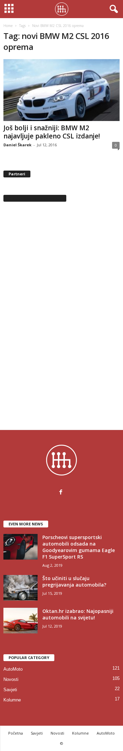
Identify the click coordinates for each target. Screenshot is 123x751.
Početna (15, 733)
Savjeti (10, 689)
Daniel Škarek (17, 144)
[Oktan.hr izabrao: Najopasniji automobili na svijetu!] (20, 620)
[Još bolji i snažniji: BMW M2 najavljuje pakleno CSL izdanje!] (61, 90)
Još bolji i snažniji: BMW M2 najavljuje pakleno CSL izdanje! (51, 131)
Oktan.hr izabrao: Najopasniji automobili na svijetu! (77, 614)
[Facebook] (61, 492)
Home (8, 25)
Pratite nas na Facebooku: (35, 198)
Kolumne (12, 699)
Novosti (10, 679)
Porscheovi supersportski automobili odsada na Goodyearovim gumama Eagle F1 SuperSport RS (78, 547)
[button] (112, 9)
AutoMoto (13, 669)
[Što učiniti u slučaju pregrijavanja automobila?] (20, 588)
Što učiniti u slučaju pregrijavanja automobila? (74, 581)
